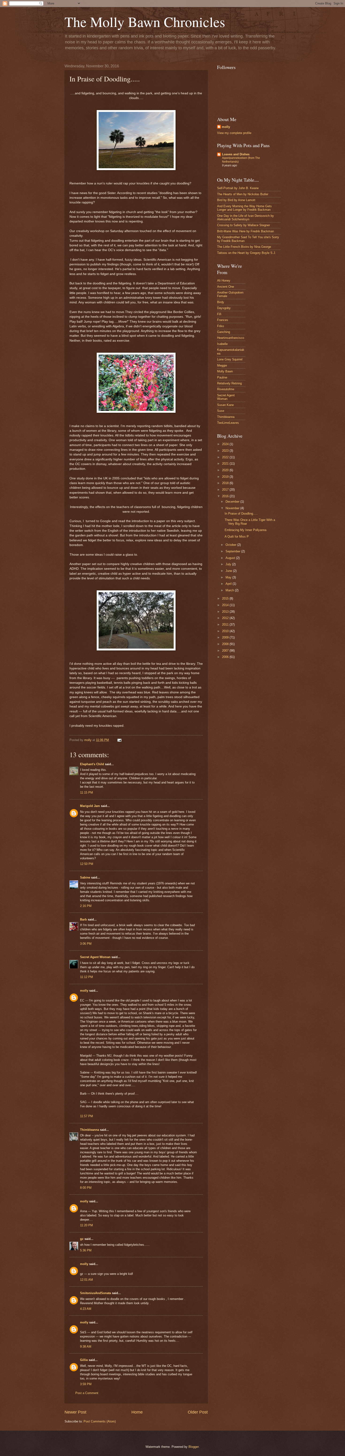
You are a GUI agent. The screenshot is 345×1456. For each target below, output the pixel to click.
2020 (226, 470)
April (229, 583)
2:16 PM (86, 906)
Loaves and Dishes (235, 154)
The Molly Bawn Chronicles (145, 21)
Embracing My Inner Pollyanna (245, 530)
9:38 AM (85, 1346)
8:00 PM (86, 1187)
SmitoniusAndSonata (95, 1293)
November (233, 508)
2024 (226, 444)
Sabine (85, 877)
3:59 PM (86, 1384)
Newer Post (75, 1412)
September (233, 551)
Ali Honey (223, 280)
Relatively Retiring (229, 383)
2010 (226, 631)
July (229, 564)
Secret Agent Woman (95, 957)
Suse (220, 411)
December (233, 501)
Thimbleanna (89, 1129)
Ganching (223, 332)
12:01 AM (86, 1279)
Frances (222, 320)
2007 (226, 650)
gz (82, 1239)
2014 (226, 605)
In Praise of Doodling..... (241, 513)
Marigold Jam (90, 806)
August (231, 558)
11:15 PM (86, 792)
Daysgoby (224, 308)
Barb (83, 919)
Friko (220, 326)
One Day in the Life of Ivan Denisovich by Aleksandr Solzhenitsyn (245, 217)
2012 (226, 618)
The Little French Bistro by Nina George (244, 246)
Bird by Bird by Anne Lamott (236, 200)
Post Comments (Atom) (100, 1421)
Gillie (84, 1360)
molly (84, 990)
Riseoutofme (225, 389)
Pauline (222, 377)
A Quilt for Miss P (237, 536)
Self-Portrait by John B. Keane (238, 188)
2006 (226, 657)
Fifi (219, 314)
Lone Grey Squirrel (229, 359)
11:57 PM (86, 1116)
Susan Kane (225, 405)
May (229, 577)
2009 (226, 637)
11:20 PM (86, 1225)
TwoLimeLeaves (228, 422)
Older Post (198, 1412)
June (229, 571)
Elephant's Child (92, 764)
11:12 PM (86, 977)
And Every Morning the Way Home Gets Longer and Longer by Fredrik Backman (244, 207)
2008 (226, 644)
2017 (226, 489)
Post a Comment (86, 1393)
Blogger (193, 1446)
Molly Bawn (225, 371)
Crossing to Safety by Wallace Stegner (243, 225)
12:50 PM (86, 864)
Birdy (220, 302)
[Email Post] (119, 740)
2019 (226, 476)
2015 (226, 598)
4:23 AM (85, 1309)
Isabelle (222, 344)
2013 (226, 611)
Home (137, 1412)
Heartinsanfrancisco (230, 338)
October (231, 544)
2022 (226, 457)
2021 (226, 463)
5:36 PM (86, 1250)
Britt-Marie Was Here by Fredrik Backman (245, 231)
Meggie (222, 365)
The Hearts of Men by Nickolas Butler (242, 194)
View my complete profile (234, 133)
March (230, 590)
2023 (226, 450)
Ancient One (225, 286)
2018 (226, 483)
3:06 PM (86, 943)
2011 (226, 624)
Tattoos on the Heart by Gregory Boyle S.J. (246, 253)
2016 (226, 496)
